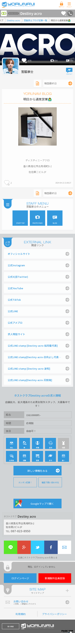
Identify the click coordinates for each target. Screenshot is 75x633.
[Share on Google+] (24, 547)
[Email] (64, 547)
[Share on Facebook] (51, 547)
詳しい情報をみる (38, 471)
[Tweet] (37, 547)
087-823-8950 (20, 531)
